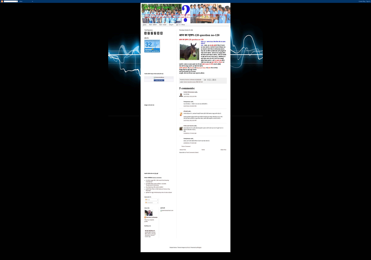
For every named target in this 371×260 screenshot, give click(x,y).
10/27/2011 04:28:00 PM (190, 106)
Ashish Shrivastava (189, 92)
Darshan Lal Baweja (151, 217)
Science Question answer (190, 82)
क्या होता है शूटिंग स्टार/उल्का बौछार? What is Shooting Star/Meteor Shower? (150, 234)
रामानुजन (171, 25)
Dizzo (188, 247)
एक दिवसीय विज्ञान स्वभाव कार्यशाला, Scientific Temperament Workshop (156, 184)
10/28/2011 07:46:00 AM (190, 133)
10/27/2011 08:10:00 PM (190, 120)
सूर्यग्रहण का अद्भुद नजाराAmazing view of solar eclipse (159, 192)
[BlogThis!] (210, 80)
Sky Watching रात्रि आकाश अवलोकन (154, 187)
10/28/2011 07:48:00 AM (190, 143)
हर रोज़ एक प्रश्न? (158, 8)
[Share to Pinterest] (215, 80)
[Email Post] (204, 79)
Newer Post (183, 149)
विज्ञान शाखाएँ (162, 25)
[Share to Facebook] (213, 80)
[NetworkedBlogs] (159, 77)
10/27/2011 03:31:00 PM (190, 96)
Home (203, 149)
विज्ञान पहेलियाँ (152, 25)
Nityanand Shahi (201, 68)
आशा (209, 68)
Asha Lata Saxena (189, 125)
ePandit (191, 68)
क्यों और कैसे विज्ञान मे (150, 230)
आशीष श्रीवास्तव (183, 68)
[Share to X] (212, 80)
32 (148, 44)
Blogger (199, 247)
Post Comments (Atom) (192, 152)
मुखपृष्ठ (144, 25)
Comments (150, 202)
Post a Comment (186, 146)
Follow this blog (159, 80)
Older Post (223, 149)
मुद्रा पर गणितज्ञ (180, 25)
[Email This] (208, 80)
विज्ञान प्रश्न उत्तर (199, 82)
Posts (148, 199)
